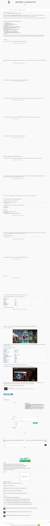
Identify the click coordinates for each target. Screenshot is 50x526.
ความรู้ (15, 9)
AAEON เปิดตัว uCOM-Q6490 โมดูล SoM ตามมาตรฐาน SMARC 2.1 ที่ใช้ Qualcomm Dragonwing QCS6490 (14, 465)
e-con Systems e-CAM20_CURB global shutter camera (31, 344)
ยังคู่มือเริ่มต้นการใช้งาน (17, 60)
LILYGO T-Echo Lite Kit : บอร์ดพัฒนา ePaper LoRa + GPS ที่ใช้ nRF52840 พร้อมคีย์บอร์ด (12, 490)
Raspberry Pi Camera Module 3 (30, 16)
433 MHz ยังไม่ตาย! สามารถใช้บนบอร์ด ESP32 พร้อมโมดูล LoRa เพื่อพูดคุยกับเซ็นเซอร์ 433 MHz (34, 407)
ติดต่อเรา (21, 9)
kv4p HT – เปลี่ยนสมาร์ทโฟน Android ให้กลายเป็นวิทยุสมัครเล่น (13, 497)
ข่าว (13, 9)
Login (37, 416)
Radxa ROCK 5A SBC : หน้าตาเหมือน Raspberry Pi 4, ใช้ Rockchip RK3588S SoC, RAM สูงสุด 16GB (35, 405)
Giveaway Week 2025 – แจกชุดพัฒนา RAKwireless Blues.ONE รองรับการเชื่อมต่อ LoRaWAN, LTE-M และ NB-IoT (18, 500)
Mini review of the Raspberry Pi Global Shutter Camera (17, 385)
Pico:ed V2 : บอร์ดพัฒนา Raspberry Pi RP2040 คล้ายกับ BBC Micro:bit (34, 404)
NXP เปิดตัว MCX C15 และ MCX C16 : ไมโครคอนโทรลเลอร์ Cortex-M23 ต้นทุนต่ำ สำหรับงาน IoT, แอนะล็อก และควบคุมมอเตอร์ (17, 468)
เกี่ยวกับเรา (24, 9)
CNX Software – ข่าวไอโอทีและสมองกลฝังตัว (25, 2)
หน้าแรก (10, 9)
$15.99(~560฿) (32, 383)
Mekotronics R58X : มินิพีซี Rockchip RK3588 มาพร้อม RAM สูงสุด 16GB (34, 408)
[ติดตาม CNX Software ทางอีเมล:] (25, 461)
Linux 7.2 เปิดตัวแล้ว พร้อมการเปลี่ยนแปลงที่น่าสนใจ (8, 469)
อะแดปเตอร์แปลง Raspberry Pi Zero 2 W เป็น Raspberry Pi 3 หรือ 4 (33, 406)
